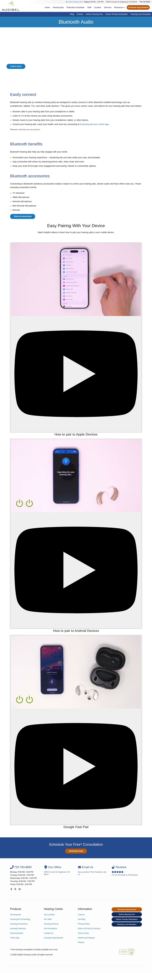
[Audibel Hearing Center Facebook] (11, 889)
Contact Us (48, 933)
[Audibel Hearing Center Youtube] (19, 889)
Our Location (49, 915)
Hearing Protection (18, 929)
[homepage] (10, 6)
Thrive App (14, 938)
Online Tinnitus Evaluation (117, 14)
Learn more (16, 66)
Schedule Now (76, 851)
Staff (89, 7)
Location (97, 7)
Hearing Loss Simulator (141, 14)
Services (107, 7)
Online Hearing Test (75, 2)
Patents (81, 942)
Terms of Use (83, 933)
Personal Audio (16, 933)
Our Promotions (50, 929)
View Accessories (23, 216)
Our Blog (81, 919)
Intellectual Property (86, 938)
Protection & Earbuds (75, 7)
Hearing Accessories (19, 924)
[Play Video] (76, 338)
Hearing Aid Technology (20, 919)
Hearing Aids (58, 7)
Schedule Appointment (138, 7)
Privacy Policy (84, 924)
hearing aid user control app (95, 124)
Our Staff (47, 919)
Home (47, 7)
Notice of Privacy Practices (89, 929)
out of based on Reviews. (125, 870)
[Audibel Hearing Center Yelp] (15, 889)
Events (80, 14)
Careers (81, 915)
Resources (119, 7)
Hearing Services (51, 924)
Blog (72, 14)
